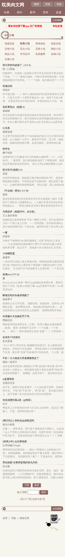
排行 (19, 12)
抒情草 (6, 236)
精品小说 (9, 54)
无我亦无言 (9, 383)
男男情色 (40, 43)
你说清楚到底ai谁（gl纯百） (18, 400)
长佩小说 (9, 59)
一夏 (5, 232)
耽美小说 (25, 43)
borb (5, 404)
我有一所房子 (10, 362)
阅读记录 (24, 518)
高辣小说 (40, 49)
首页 (5, 518)
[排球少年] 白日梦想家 (15, 441)
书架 (59, 4)
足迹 (58, 12)
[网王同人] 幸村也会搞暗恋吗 (18, 420)
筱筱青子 (7, 299)
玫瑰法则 (7, 86)
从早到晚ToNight (11, 445)
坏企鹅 (6, 466)
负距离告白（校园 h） (14, 107)
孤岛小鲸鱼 (9, 424)
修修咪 (6, 111)
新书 (32, 12)
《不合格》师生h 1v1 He (16, 190)
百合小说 (25, 49)
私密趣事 (40, 54)
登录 (47, 4)
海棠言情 (56, 43)
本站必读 (57, 26)
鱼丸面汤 (7, 341)
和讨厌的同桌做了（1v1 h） (17, 65)
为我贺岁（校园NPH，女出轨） (20, 211)
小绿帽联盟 (9, 253)
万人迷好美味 (10, 215)
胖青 (5, 194)
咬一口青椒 (9, 69)
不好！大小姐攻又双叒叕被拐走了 (21, 358)
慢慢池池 (7, 132)
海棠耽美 (9, 43)
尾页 (36, 485)
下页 (26, 485)
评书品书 (25, 54)
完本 (45, 12)
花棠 (5, 173)
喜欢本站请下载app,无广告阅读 (25, 26)
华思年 (6, 90)
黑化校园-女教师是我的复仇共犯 (20, 462)
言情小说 (9, 49)
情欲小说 (56, 49)
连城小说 (56, 54)
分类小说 (9, 35)
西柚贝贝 (7, 320)
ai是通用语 (8, 379)
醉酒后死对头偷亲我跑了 (16, 295)
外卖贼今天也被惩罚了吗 (16, 316)
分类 (6, 12)
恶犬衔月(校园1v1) (13, 169)
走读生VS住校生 (11, 337)
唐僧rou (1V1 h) (11, 274)
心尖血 (6, 128)
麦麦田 (6, 257)
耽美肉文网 (13, 4)
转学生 (6, 149)
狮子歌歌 (7, 153)
